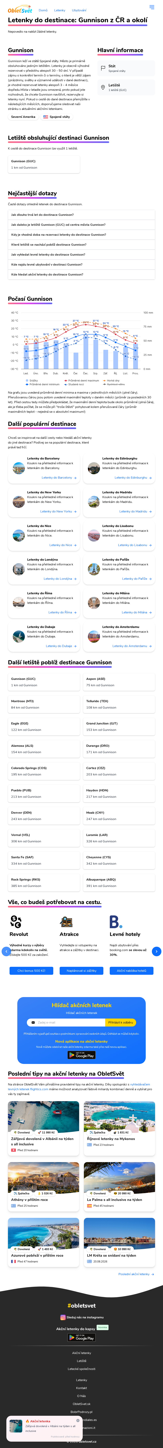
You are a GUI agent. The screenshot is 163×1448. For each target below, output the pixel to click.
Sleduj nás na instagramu (85, 1317)
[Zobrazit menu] (152, 7)
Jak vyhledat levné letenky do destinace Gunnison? (48, 254)
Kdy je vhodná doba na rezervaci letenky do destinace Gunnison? (58, 235)
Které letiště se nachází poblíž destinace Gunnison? (48, 244)
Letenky (59, 10)
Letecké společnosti (81, 1369)
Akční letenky (81, 1353)
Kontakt (81, 1388)
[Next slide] (156, 951)
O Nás (81, 1396)
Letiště (81, 1361)
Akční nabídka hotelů (131, 971)
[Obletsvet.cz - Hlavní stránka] (20, 7)
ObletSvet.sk (81, 1404)
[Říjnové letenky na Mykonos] (119, 1117)
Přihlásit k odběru (120, 1022)
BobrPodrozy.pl (81, 1412)
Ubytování (79, 10)
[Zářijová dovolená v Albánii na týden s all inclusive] (43, 1117)
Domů (43, 10)
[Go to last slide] (6, 951)
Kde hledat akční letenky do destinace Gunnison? (47, 274)
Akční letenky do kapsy (81, 1328)
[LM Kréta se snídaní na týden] (119, 1234)
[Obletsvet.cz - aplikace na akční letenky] (81, 1055)
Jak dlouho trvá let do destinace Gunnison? (42, 215)
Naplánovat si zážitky (81, 971)
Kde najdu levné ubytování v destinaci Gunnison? (46, 264)
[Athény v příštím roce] (43, 1178)
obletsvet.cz (87, 1441)
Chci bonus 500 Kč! (31, 971)
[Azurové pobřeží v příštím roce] (43, 1234)
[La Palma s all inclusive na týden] (119, 1178)
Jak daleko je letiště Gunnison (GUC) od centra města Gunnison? (58, 225)
